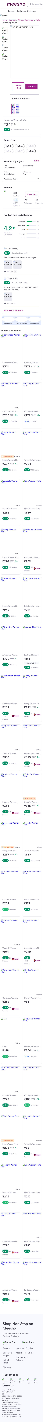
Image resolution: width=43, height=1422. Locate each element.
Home (4, 20)
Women (12, 20)
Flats (38, 20)
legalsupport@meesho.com (11, 1414)
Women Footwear (26, 20)
